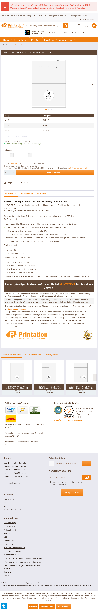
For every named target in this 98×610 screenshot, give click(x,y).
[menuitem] (46, 25)
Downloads (41, 193)
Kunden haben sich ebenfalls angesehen (41, 355)
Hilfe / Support (9, 533)
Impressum (8, 544)
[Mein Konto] (87, 25)
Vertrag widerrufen (72, 492)
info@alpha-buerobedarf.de (78, 168)
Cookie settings (10, 523)
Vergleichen (11, 183)
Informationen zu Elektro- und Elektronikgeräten (23, 558)
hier (91, 585)
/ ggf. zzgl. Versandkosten (19, 136)
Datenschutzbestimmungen (70, 482)
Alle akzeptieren (47, 606)
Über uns (7, 572)
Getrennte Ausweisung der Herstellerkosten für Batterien (23, 567)
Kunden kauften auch (12, 355)
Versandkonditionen (12, 555)
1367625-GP (15, 164)
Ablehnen (33, 606)
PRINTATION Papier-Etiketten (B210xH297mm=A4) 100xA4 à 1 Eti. (17, 387)
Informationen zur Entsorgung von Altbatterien (22, 562)
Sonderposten (9, 526)
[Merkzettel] (80, 25)
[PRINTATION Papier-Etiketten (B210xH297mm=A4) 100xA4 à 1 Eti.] (17, 372)
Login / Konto (9, 499)
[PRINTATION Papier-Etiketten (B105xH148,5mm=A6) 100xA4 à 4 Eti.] (49, 372)
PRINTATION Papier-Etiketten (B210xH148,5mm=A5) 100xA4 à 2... (81, 387)
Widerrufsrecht (10, 530)
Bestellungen (9, 502)
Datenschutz (9, 540)
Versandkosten (38, 583)
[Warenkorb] (94, 25)
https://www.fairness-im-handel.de (68, 420)
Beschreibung (10, 193)
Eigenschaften (27, 193)
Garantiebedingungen (17, 309)
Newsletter (8, 506)
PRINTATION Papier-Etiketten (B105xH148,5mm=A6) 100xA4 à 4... (49, 387)
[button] (4, 606)
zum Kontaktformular (12, 483)
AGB (5, 537)
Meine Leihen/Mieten (12, 509)
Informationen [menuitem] (88, 19)
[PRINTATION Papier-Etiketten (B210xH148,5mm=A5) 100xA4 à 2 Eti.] (81, 372)
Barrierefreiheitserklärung (14, 548)
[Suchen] (65, 25)
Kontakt (7, 575)
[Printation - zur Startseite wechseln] (12, 27)
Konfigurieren (63, 606)
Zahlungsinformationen (13, 551)
